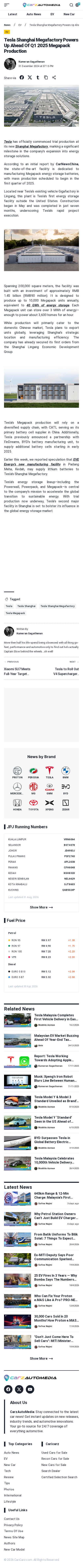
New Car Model (14, 1549)
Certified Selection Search (59, 1477)
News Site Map (14, 1537)
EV (52, 14)
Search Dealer (51, 1471)
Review (8, 1477)
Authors (9, 1543)
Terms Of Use (13, 1531)
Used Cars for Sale (54, 1453)
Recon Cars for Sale (55, 1459)
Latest (12, 14)
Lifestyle (10, 1501)
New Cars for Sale (54, 1465)
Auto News (34, 14)
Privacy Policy (13, 1525)
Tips (7, 1483)
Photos (9, 1489)
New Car (69, 14)
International (12, 1495)
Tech (7, 1471)
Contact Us (12, 1519)
